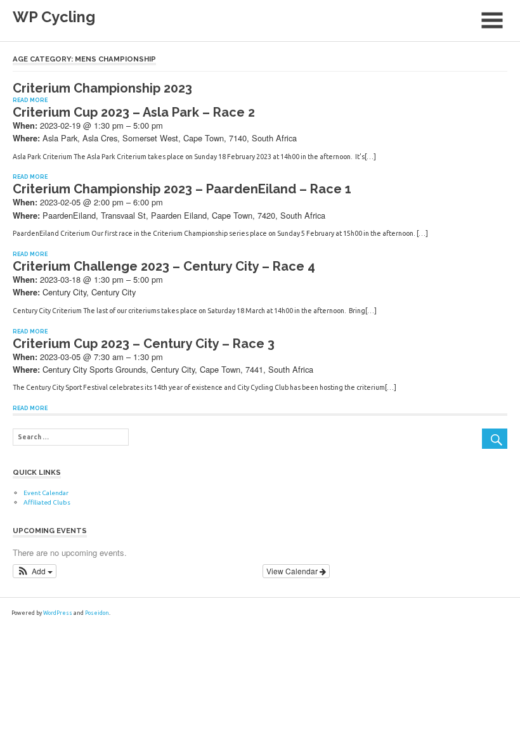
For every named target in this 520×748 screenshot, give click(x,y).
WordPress (57, 613)
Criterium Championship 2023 (102, 88)
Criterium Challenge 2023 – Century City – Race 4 (164, 266)
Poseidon (97, 613)
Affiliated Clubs (46, 502)
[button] (34, 571)
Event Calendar (45, 492)
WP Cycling (54, 17)
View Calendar (293, 570)
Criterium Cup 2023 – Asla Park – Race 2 (134, 112)
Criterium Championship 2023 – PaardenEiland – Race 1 (182, 189)
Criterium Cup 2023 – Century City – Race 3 (144, 343)
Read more (30, 100)
